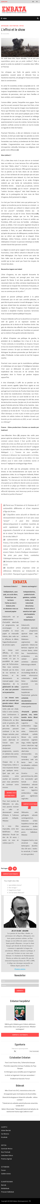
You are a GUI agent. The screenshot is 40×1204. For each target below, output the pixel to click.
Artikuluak (5, 26)
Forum (3, 1170)
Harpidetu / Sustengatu (20, 1035)
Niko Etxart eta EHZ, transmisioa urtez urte (20, 1090)
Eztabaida (5, 1167)
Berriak (3, 1185)
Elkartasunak (7, 1182)
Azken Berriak (6, 1130)
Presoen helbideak (7, 1192)
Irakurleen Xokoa (7, 1155)
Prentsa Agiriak (6, 1159)
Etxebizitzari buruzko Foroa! (20, 1079)
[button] (15, 1051)
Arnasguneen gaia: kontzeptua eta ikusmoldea (20, 1094)
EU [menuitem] (33, 1)
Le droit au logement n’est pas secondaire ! (20, 1075)
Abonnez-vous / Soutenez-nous (11, 794)
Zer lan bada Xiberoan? (16, 892)
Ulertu (4, 1127)
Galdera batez (6, 1174)
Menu (5, 18)
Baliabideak (5, 1188)
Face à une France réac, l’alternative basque (20, 1062)
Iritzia (21, 26)
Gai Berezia (5, 1134)
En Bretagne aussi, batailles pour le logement (20, 1072)
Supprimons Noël (14, 890)
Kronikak (4, 1137)
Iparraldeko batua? (15, 885)
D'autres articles (20, 969)
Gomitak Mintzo (6, 1149)
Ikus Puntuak (14, 26)
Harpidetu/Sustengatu (30, 805)
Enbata (14, 1201)
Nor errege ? (13, 888)
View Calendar (33, 1051)
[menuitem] (33, 1)
